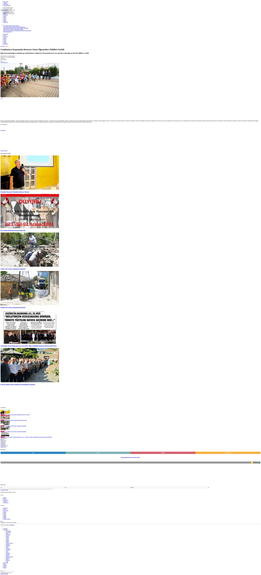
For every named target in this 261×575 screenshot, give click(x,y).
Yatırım (15, 29)
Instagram (13, 25)
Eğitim (4, 17)
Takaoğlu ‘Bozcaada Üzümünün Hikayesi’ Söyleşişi (15, 192)
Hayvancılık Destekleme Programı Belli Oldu (13, 230)
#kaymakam (3, 130)
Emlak (4, 19)
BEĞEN (2, 439)
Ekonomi (19, 30)
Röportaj (5, 30)
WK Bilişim (11, 525)
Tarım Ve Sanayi (16, 28)
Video (4, 564)
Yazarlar (5, 565)
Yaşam (4, 16)
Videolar (5, 2)
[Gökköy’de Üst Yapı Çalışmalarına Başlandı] (30, 266)
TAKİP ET (3, 442)
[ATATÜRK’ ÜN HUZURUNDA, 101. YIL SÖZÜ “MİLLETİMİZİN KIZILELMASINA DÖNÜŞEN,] (30, 343)
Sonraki (5, 150)
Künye (4, 31)
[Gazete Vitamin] (4, 10)
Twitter (9, 25)
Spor (30, 30)
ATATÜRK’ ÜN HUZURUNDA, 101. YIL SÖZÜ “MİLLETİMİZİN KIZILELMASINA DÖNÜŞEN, (29, 346)
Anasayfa (3, 46)
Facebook (5, 25)
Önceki (2, 150)
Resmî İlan (5, 22)
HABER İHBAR (4, 573)
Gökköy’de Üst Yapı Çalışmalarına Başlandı (13, 269)
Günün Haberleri (7, 5)
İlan (18, 29)
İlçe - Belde (5, 12)
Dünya (23, 30)
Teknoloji (26, 28)
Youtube (17, 25)
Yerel (4, 29)
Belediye (22, 28)
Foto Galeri (5, 1)
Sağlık (4, 13)
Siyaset (8, 30)
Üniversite (5, 14)
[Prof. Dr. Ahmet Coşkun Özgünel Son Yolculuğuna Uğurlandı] (30, 381)
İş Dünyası (11, 29)
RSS (11, 31)
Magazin (27, 30)
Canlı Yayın (5, 4)
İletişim (8, 31)
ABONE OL (3, 447)
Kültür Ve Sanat (13, 30)
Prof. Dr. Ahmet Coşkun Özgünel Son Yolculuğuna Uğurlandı (18, 384)
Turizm (4, 21)
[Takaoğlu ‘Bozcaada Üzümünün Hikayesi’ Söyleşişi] (30, 189)
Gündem (21, 29)
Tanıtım (7, 29)
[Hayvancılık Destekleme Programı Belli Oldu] (30, 227)
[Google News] (4, 62)
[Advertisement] (41, 109)
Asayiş (4, 18)
